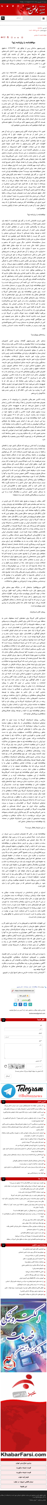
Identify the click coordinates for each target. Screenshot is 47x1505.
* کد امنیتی (39, 1061)
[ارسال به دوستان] (4, 37)
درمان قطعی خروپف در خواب (23, 1482)
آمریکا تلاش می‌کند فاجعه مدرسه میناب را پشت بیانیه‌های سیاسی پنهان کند (23, 1156)
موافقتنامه (35, 987)
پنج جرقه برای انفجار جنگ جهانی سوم (33, 1223)
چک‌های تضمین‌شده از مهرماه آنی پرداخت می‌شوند (29, 1236)
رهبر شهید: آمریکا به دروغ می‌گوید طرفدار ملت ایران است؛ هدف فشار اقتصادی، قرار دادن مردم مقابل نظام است (24, 1187)
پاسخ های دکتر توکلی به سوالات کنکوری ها (31, 1294)
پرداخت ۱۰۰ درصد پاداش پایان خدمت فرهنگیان (30, 1285)
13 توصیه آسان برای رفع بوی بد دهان (33, 1259)
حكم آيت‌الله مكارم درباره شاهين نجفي (33, 1265)
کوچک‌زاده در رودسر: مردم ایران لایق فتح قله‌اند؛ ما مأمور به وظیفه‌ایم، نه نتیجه (23, 1215)
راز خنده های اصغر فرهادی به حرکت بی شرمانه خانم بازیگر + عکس (25, 1281)
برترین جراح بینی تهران (23, 1463)
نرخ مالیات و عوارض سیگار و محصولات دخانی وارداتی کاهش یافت (25, 1226)
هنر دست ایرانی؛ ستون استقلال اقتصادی (32, 1233)
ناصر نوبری (20, 987)
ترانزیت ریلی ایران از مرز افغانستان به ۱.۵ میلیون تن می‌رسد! (27, 1183)
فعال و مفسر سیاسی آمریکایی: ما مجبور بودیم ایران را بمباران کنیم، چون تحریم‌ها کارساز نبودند (23, 1150)
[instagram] (18, 6)
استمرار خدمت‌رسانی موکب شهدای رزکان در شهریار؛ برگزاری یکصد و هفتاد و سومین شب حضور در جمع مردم (23, 1134)
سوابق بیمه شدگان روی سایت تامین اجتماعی (31, 1252)
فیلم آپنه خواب (23, 1477)
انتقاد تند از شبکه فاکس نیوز (36, 1173)
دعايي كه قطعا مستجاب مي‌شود (35, 1272)
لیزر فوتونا (23, 1486)
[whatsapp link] (30, 1004)
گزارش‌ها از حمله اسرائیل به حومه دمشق (32, 1139)
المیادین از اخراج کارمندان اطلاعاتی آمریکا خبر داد (30, 1145)
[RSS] (2, 6)
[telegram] (13, 6)
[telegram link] (25, 1004)
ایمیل (40, 1033)
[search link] (3, 18)
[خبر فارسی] (23, 1415)
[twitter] (7, 6)
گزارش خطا (23, 996)
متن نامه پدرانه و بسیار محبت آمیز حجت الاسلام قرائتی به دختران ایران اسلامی (24, 1168)
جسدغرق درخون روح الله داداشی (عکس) (32, 1291)
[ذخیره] (8, 37)
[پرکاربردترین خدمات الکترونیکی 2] (23, 1335)
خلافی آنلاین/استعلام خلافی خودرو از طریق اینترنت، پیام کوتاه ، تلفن (24, 1288)
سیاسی (36, 35)
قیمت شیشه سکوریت (23, 1468)
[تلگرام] (24, 1091)
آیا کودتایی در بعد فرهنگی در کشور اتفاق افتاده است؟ (28, 1211)
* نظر (40, 1041)
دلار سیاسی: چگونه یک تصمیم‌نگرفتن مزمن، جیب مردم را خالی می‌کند (24, 1106)
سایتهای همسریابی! (38, 1268)
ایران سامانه (33, 1500)
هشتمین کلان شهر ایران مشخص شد (33, 1249)
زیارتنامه (26, 987)
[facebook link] (20, 1004)
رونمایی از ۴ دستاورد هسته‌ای (35, 1229)
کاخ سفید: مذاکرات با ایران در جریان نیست (32, 1164)
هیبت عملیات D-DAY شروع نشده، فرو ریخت (31, 1192)
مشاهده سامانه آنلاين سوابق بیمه (34, 1262)
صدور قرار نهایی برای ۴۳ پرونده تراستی (33, 1142)
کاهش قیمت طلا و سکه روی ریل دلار (33, 1220)
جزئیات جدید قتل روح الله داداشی (34, 1275)
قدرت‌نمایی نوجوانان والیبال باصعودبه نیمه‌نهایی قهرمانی (28, 1161)
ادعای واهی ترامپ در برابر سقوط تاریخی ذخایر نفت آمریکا (27, 1195)
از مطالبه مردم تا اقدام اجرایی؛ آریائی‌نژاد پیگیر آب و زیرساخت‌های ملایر (24, 1109)
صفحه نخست (42, 35)
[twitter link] (15, 1004)
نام (41, 1025)
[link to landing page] (35, 9)
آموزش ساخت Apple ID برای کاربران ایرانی (32, 1278)
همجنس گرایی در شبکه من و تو (35, 1255)
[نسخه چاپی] (2, 37)
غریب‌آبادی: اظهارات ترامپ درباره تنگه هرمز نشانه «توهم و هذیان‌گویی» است (23, 1113)
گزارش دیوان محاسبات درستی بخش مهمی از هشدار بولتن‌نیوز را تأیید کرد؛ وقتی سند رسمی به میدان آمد (23, 1200)
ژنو (30, 987)
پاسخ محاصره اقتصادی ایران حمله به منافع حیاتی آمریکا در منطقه (25, 1239)
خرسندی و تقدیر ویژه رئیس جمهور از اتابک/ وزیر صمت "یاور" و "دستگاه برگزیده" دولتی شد (24, 1206)
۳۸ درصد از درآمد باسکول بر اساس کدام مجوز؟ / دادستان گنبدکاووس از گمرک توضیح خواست (24, 24)
